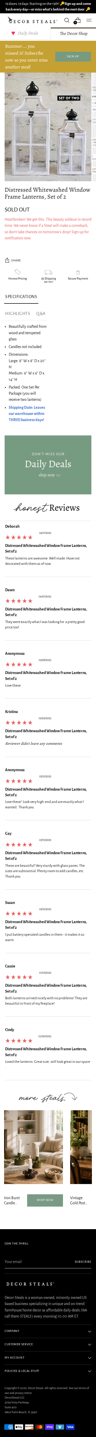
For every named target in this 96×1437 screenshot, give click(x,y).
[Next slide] (84, 1151)
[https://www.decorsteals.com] (48, 465)
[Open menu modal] (88, 20)
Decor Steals (36, 1388)
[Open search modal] (66, 20)
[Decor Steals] (33, 20)
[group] (48, 550)
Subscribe (83, 1261)
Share (16, 260)
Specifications (21, 296)
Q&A (41, 313)
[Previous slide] (11, 1151)
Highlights (17, 313)
